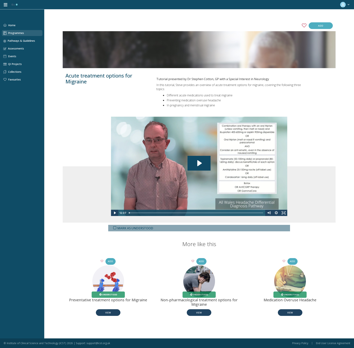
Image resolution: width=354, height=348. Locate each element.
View (108, 312)
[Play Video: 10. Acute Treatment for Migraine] (199, 163)
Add (320, 25)
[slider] (196, 213)
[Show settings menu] (276, 213)
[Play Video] (114, 213)
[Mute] (269, 213)
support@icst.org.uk (98, 343)
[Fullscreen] (283, 213)
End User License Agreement (333, 343)
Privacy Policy (300, 343)
